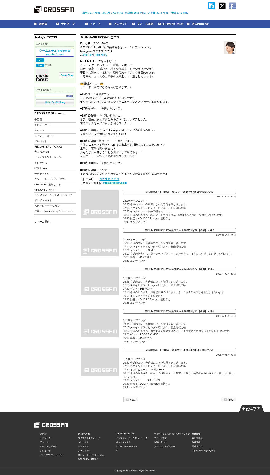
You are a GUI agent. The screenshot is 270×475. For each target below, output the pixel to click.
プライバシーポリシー (164, 446)
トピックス (40, 162)
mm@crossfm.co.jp (115, 182)
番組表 (38, 119)
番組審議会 (197, 438)
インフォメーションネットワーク (53, 194)
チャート (39, 130)
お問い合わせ (160, 442)
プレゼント (40, 141)
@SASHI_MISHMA (95, 54)
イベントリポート (44, 135)
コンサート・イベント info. (49, 179)
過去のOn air (41, 151)
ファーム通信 (42, 221)
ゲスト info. (40, 168)
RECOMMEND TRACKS (48, 146)
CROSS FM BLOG (44, 189)
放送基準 (196, 442)
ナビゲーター (42, 124)
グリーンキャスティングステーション (53, 211)
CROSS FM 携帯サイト (47, 184)
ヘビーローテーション (47, 205)
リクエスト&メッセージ (47, 157)
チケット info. (42, 173)
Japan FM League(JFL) (203, 450)
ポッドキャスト (43, 200)
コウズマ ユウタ (109, 179)
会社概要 (196, 434)
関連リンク (197, 446)
